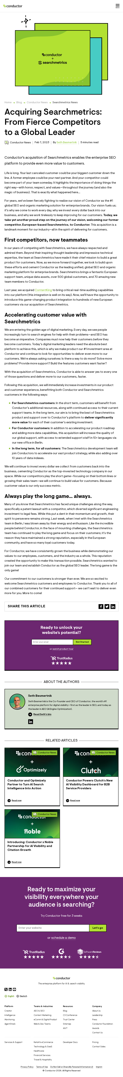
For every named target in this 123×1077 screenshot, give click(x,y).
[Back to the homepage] (12, 6)
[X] (6, 989)
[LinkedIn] (30, 721)
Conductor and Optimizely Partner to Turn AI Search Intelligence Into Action (27, 784)
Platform (8, 1006)
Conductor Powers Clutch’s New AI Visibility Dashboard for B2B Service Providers (89, 784)
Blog (19, 102)
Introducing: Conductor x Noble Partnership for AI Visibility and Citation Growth (30, 846)
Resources (68, 1006)
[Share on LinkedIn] (113, 606)
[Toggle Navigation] (117, 6)
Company (97, 1006)
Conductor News (37, 102)
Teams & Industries (43, 1006)
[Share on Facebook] (101, 606)
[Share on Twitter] (107, 606)
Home (8, 102)
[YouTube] (14, 989)
